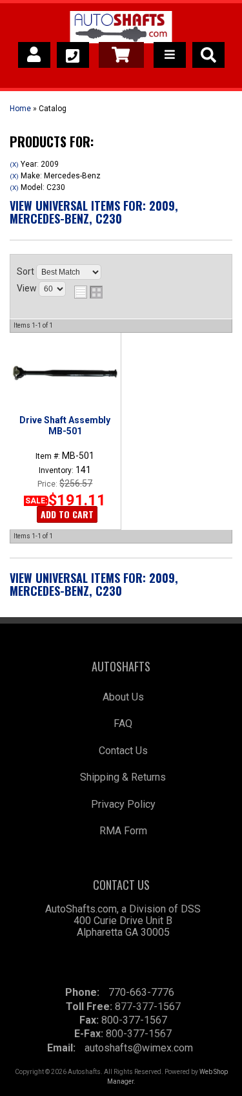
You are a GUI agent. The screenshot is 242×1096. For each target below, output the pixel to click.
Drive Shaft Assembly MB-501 (64, 425)
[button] (208, 55)
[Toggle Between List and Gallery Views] (88, 292)
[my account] (34, 55)
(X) (14, 164)
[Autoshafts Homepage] (121, 29)
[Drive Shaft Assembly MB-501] (65, 372)
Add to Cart (67, 514)
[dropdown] (170, 55)
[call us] (73, 55)
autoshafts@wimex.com (139, 1048)
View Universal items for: (94, 212)
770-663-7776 (141, 992)
